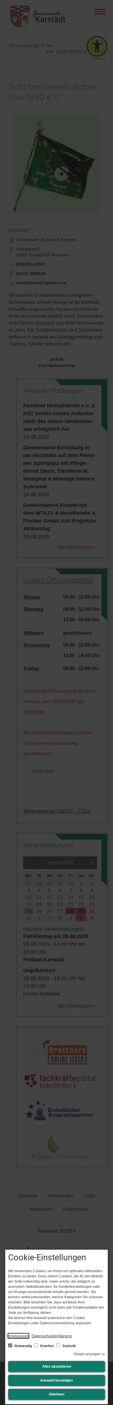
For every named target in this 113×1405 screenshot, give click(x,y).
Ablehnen (56, 1394)
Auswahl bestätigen (56, 1380)
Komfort (47, 1346)
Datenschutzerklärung (52, 1336)
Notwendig (23, 1346)
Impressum (18, 1336)
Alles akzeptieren (56, 1366)
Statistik (68, 1346)
